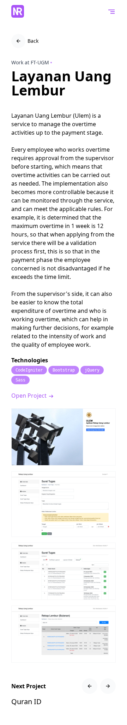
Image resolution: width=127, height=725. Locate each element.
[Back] (18, 41)
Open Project (29, 395)
